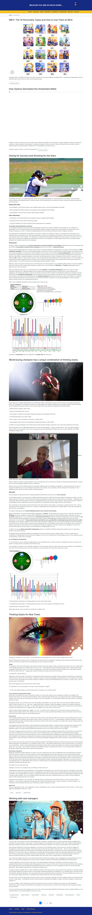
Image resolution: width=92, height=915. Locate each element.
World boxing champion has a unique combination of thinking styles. (43, 359)
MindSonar (43, 894)
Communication (35, 894)
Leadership (55, 11)
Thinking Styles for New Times (24, 614)
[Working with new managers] (46, 820)
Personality (51, 894)
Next (50, 903)
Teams (78, 894)
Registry (70, 11)
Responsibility (60, 894)
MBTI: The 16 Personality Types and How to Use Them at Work (41, 20)
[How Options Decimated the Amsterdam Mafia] (46, 116)
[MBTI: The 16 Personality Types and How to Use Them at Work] (46, 48)
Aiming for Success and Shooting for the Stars (32, 155)
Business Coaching (14, 894)
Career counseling (25, 894)
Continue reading (14, 83)
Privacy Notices (31, 909)
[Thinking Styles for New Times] (46, 636)
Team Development (69, 894)
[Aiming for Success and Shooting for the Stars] (46, 177)
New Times (18, 792)
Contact (76, 11)
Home (10, 909)
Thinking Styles (13, 897)
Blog (23, 909)
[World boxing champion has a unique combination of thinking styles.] (46, 381)
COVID (11, 792)
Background (63, 11)
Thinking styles (27, 792)
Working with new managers (23, 798)
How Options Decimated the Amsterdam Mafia (32, 89)
